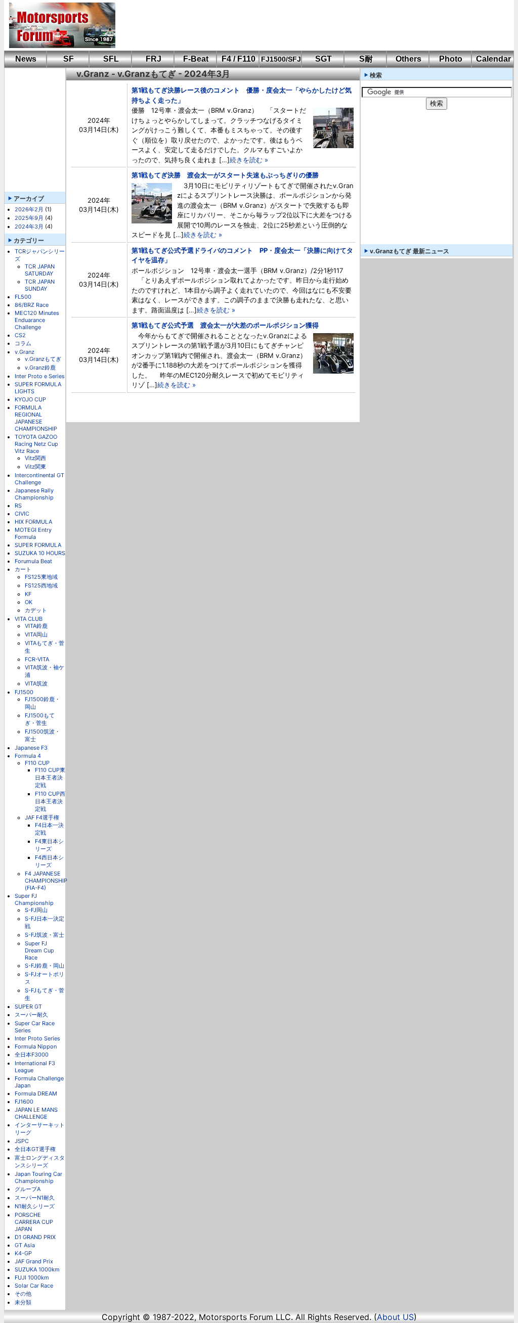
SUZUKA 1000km (37, 1269)
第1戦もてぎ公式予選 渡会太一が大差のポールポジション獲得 (225, 325)
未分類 (23, 1302)
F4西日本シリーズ (49, 861)
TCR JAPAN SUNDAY (40, 285)
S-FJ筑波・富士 (44, 934)
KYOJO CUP (30, 399)
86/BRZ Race (32, 304)
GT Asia (25, 1245)
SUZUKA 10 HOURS (40, 553)
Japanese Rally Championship (34, 494)
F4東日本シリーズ (49, 845)
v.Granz (24, 351)
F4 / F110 (238, 59)
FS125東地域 (41, 576)
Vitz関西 (35, 458)
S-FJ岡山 (36, 910)
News (25, 59)
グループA (27, 1189)
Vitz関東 (35, 466)
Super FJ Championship (34, 899)
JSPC (22, 1141)
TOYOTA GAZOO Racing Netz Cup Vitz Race (36, 443)
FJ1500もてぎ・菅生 (40, 719)
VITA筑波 (36, 683)
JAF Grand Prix (34, 1261)
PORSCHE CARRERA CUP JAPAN (34, 1222)
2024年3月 (29, 226)
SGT (323, 59)
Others (408, 59)
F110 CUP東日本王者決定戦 (50, 777)
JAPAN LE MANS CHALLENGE (36, 1113)
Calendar (493, 59)
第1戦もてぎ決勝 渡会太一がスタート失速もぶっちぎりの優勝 (225, 175)
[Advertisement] (307, 25)
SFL (111, 59)
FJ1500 (24, 692)
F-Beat (195, 59)
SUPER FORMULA (38, 545)
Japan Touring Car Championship (38, 1177)
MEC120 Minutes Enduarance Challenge (37, 320)
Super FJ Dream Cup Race (39, 950)
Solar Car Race (34, 1285)
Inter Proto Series (37, 1038)
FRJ (153, 59)
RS (18, 505)
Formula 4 (28, 755)
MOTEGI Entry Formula (33, 533)
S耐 (366, 59)
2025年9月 (29, 217)
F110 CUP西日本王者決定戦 (50, 801)
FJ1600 (24, 1101)
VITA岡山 (36, 634)
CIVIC (22, 513)
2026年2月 (29, 209)
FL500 (23, 296)
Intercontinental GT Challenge (39, 479)
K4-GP (23, 1253)
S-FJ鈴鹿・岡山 (44, 965)
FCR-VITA (37, 659)
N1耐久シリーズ (35, 1206)
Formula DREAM (36, 1093)
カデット (36, 610)
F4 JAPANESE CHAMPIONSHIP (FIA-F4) (46, 880)
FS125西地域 (41, 585)
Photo (450, 59)
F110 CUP (37, 762)
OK (28, 602)
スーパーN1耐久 (35, 1197)
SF (68, 59)
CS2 (20, 335)
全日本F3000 (32, 1054)
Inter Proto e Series (40, 376)
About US (395, 1317)
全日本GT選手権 (35, 1149)
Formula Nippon (36, 1046)
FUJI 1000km (32, 1277)
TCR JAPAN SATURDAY (40, 270)
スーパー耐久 (31, 1014)
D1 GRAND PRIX (35, 1237)
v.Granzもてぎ (43, 358)
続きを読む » (249, 160)
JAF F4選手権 (42, 817)
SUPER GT (28, 1006)
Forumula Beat (33, 561)
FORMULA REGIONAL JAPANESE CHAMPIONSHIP (36, 418)
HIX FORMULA (33, 521)
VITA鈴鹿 (36, 625)
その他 (23, 1293)
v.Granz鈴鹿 (40, 367)
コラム (23, 343)
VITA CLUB (28, 618)
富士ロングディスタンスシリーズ (40, 1161)
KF (28, 594)
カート (23, 569)
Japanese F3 (31, 747)
